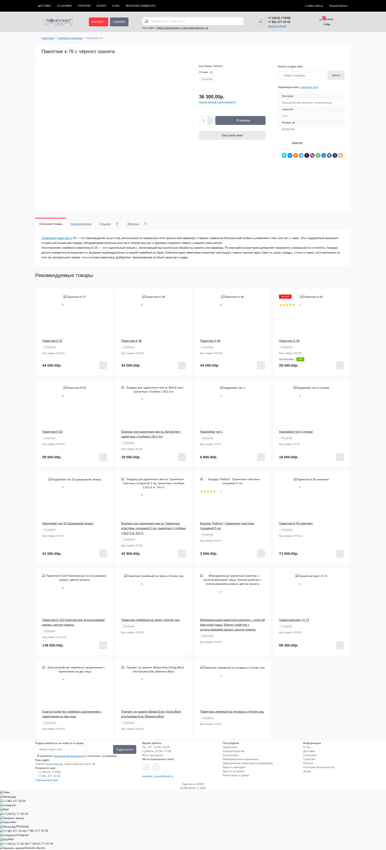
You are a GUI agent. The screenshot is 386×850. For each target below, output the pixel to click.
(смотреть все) (309, 87)
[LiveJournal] (335, 155)
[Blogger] (340, 155)
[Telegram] (301, 155)
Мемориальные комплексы (241, 759)
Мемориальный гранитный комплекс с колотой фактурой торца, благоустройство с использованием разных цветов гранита (232, 624)
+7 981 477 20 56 (279, 22)
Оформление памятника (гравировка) (248, 763)
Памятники (47, 38)
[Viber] (312, 155)
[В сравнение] (340, 51)
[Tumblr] (329, 155)
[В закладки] (328, 51)
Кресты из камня (234, 771)
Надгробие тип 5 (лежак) (296, 431)
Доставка (44, 5)
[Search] (146, 21)
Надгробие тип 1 (211, 431)
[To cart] (103, 365)
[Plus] (210, 118)
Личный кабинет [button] (338, 5)
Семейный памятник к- (57, 238)
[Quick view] (107, 295)
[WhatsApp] (318, 155)
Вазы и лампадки (234, 767)
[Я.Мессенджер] (284, 155)
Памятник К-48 (210, 340)
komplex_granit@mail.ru (157, 776)
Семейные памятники (70, 38)
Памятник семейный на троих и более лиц (150, 620)
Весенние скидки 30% (141, 5)
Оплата (101, 5)
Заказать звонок (277, 26)
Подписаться (124, 749)
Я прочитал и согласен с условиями (77, 755)
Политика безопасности (68, 755)
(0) (211, 72)
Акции (307, 771)
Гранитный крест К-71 (294, 620)
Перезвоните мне (46, 780)
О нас (116, 5)
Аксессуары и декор (236, 775)
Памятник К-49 (289, 340)
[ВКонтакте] (289, 155)
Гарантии (84, 5)
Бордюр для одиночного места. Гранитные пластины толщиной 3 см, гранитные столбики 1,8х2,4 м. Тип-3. (153, 528)
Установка (64, 5)
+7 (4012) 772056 (279, 18)
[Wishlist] (107, 302)
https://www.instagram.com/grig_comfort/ (146, 767)
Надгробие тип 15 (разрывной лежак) (67, 523)
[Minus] (210, 123)
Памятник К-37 (52, 340)
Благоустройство (234, 751)
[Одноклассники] (295, 155)
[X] (306, 155)
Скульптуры (230, 755)
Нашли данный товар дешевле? (217, 102)
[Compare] (107, 310)
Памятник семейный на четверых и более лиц (232, 711)
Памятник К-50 (52, 431)
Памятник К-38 (131, 340)
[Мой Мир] (323, 155)
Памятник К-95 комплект (296, 523)
